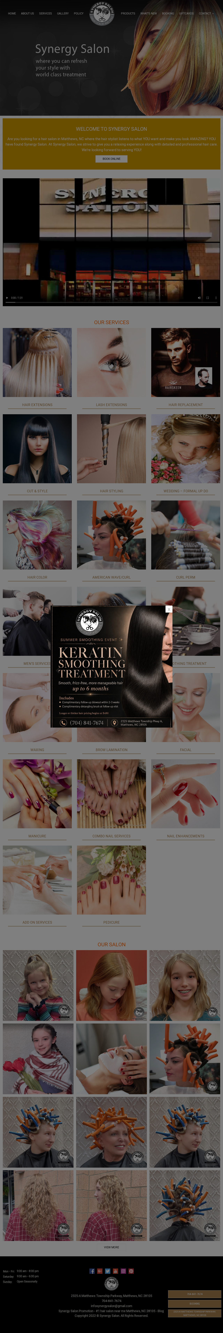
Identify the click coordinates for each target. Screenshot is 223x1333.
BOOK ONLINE (111, 159)
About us (27, 13)
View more (111, 1247)
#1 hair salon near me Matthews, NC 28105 (125, 1311)
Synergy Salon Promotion (76, 1311)
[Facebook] (92, 1271)
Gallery (63, 13)
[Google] (99, 1271)
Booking (195, 1303)
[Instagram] (123, 1271)
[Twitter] (107, 1271)
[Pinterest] (131, 1271)
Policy (78, 13)
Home (12, 13)
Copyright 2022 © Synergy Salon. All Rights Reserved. (111, 1315)
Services (45, 13)
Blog (161, 1311)
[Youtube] (115, 1271)
